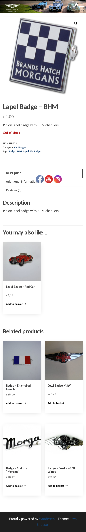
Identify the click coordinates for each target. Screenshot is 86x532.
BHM (19, 152)
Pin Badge (35, 152)
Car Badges (20, 148)
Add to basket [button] (14, 304)
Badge (12, 152)
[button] (75, 23)
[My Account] (68, 7)
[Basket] (74, 8)
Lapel (26, 152)
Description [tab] (13, 173)
